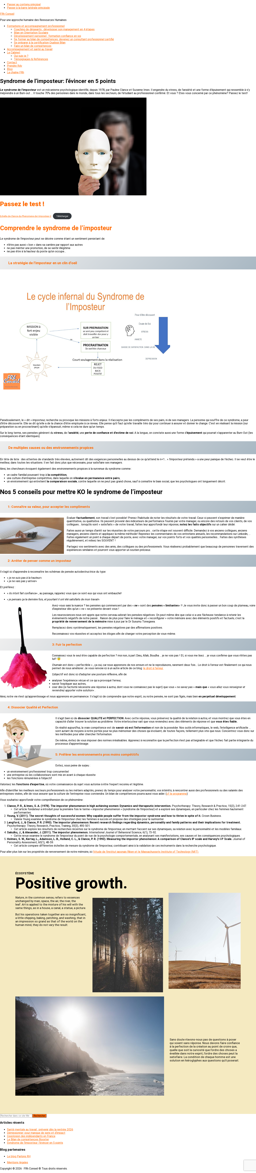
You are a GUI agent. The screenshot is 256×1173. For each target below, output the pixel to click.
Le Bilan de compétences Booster (28, 1139)
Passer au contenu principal (24, 4)
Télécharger (62, 216)
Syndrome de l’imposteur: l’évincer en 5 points (35, 1142)
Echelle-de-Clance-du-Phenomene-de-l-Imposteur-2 (25, 216)
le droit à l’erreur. (153, 668)
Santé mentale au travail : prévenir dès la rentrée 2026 (40, 1129)
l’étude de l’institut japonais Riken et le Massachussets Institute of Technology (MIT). (146, 851)
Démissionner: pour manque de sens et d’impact (36, 1132)
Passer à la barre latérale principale (28, 7)
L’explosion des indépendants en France (31, 1136)
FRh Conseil (7, 14)
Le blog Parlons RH (18, 1156)
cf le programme (176, 793)
